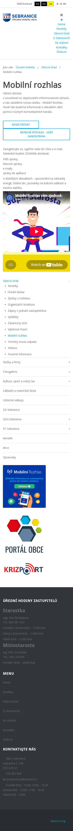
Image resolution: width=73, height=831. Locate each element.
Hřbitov (12, 348)
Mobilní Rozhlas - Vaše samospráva (36, 134)
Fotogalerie (10, 371)
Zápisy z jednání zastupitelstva (27, 311)
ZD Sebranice (11, 410)
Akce (6, 448)
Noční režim (13, 4)
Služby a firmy (11, 362)
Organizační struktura (21, 304)
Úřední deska (16, 292)
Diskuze (62, 52)
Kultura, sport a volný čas (19, 381)
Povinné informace (20, 354)
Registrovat (21, 124)
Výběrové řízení (17, 329)
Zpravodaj (9, 457)
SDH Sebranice (12, 419)
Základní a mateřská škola (19, 390)
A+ (64, 3)
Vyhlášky (13, 317)
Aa (37, 3)
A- (58, 3)
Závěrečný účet (17, 323)
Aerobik (7, 438)
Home (61, 24)
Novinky (61, 28)
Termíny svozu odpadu (22, 342)
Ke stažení (61, 42)
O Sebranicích (61, 38)
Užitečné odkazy (13, 400)
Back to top (58, 821)
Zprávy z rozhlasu (19, 298)
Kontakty (61, 47)
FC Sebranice (11, 429)
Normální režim (7, 4)
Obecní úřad (61, 33)
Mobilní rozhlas (17, 335)
